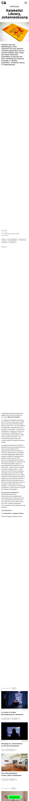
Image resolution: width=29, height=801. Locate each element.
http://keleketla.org (6, 510)
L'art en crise (5, 779)
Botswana (12, 779)
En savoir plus (25, 709)
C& (3, 3)
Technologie (14, 718)
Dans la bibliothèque (12, 239)
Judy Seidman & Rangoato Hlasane (11, 233)
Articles (3, 239)
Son (3, 749)
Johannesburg (22, 239)
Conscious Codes (6, 718)
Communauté (12, 242)
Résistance (4, 242)
